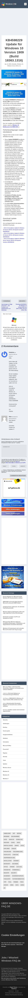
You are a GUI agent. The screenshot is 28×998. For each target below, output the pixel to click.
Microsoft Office (7, 745)
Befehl (19, 833)
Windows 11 (6, 771)
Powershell (6, 749)
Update (6, 885)
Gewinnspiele (6, 730)
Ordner (12, 866)
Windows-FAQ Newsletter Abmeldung (14, 994)
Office (6, 866)
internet (16, 860)
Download (19, 839)
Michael (14, 325)
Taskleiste (7, 879)
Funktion (15, 854)
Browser (6, 836)
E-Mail (13, 842)
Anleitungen (6, 723)
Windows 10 (20, 64)
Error (17, 845)
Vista (16, 885)
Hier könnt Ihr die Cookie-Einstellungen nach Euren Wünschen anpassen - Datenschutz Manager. (12, 944)
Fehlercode (7, 851)
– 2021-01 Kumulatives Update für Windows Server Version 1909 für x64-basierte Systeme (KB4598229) (13, 240)
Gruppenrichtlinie (9, 857)
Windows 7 (6, 778)
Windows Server (7, 767)
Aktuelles (14, 64)
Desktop (5, 727)
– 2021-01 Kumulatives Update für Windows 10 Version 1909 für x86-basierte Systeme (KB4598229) (13, 235)
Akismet (18, 461)
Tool (9, 882)
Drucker (6, 842)
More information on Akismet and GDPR (15, 462)
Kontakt (17, 991)
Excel (22, 845)
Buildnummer (15, 836)
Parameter (7, 869)
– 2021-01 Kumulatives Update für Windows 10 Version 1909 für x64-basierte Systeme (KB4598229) (13, 229)
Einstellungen (8, 845)
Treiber (15, 882)
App (14, 833)
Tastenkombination (18, 879)
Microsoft (7, 863)
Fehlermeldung (18, 851)
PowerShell (16, 869)
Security (5, 756)
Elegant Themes (13, 987)
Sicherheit (7, 875)
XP (4, 888)
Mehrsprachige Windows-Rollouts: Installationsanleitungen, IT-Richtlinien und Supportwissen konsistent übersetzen (14, 623)
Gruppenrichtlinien (8, 734)
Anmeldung (7, 833)
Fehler (14, 848)
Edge (18, 842)
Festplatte (7, 854)
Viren (11, 885)
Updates (5, 763)
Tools (4, 760)
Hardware (5, 738)
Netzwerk (15, 863)
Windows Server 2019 (12, 65)
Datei (5, 839)
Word (22, 885)
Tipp (5, 882)
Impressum (11, 991)
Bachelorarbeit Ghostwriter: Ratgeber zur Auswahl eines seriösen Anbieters (13, 688)
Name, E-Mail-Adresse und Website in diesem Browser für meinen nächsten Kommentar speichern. (13, 471)
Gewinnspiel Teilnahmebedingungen (13, 992)
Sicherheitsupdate (17, 875)
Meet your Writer (7, 686)
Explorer (6, 848)
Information (6, 742)
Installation (7, 860)
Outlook (19, 866)
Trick (21, 882)
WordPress (14, 988)
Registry (5, 753)
